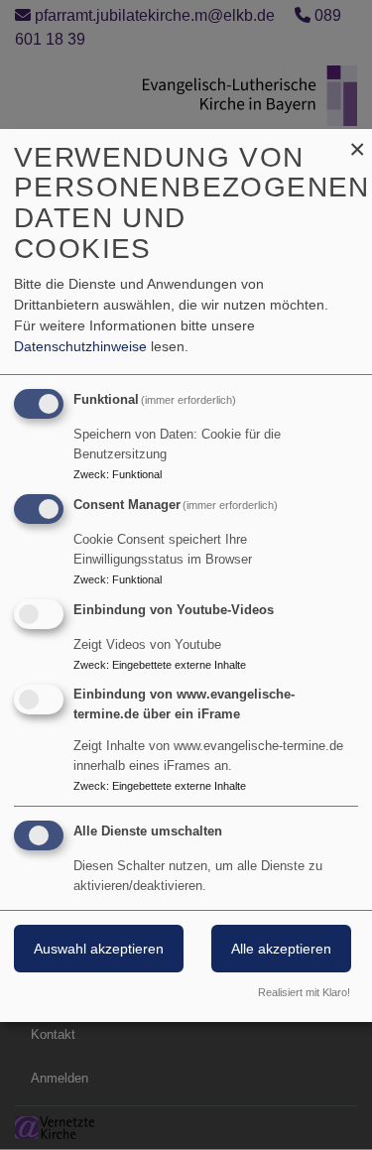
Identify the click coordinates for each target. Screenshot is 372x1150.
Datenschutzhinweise (80, 346)
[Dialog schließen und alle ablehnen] (357, 141)
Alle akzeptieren (281, 949)
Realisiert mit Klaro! (304, 992)
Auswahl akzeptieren (99, 949)
